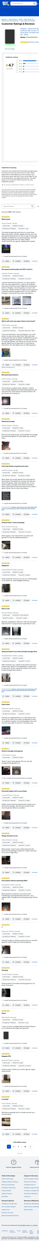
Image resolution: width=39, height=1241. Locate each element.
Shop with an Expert (30, 1182)
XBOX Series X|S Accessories (10, 21)
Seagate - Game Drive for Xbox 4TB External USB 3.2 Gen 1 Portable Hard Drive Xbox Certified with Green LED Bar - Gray (19, 508)
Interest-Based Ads (25, 1231)
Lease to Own (6, 1209)
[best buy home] (5, 4)
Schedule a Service (29, 1184)
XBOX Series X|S (28, 19)
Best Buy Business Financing (10, 1215)
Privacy (19, 1230)
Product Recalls (6, 1190)
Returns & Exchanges (8, 1184)
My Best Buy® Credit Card (9, 1203)
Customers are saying (9, 168)
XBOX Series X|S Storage (27, 21)
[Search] (32, 206)
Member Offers (28, 1209)
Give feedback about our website (28, 1225)
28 (25, 1146)
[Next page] (30, 1147)
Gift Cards (5, 1196)
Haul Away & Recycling (31, 1193)
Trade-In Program (7, 1193)
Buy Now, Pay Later (7, 1212)
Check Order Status (7, 1179)
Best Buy (4, 19)
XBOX (20, 19)
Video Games (13, 19)
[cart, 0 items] (37, 3)
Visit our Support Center (31, 1179)
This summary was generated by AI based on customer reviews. (19, 184)
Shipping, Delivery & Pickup (10, 1182)
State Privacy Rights (31, 1232)
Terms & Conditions (12, 1231)
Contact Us (27, 1196)
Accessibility (5, 1230)
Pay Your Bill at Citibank (9, 1206)
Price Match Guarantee (8, 1187)
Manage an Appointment (31, 1187)
